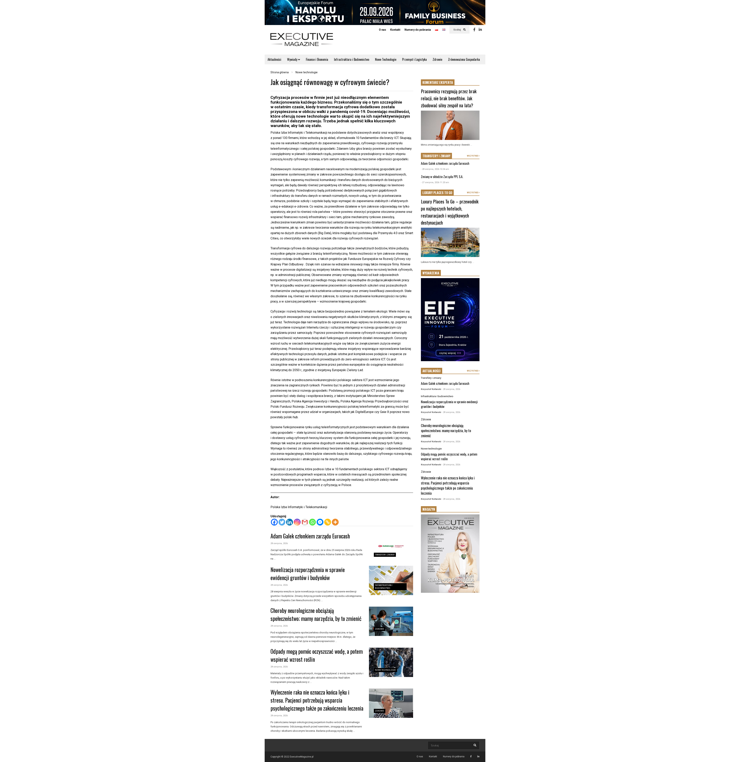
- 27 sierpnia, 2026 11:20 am (435, 182)
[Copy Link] (327, 522)
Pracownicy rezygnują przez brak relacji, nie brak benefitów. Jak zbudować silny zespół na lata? (449, 98)
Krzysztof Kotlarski (431, 389)
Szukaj (457, 29)
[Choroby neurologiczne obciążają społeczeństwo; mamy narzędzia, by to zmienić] (391, 621)
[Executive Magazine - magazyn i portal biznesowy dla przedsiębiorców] (302, 42)
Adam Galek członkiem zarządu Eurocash (310, 536)
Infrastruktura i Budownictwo (351, 59)
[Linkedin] (480, 30)
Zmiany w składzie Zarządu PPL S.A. (442, 176)
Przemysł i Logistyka (414, 59)
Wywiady (292, 59)
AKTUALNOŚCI (431, 371)
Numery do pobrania (417, 29)
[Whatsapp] (312, 522)
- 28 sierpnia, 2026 (451, 389)
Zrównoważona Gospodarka (464, 59)
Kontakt (395, 29)
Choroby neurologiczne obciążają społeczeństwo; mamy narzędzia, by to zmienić (316, 614)
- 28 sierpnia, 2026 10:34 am (435, 169)
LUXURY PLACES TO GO (437, 192)
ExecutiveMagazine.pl (301, 756)
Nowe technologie (385, 670)
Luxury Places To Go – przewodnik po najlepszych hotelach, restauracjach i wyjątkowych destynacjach (450, 212)
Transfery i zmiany (385, 555)
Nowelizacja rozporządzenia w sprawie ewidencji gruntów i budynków (308, 574)
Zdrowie (437, 59)
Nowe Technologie (385, 59)
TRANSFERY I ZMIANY (436, 156)
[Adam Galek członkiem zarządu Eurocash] (391, 547)
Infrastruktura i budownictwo (437, 396)
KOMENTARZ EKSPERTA (437, 82)
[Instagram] (297, 522)
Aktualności (274, 59)
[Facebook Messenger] (320, 522)
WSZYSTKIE (473, 156)
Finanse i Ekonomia (317, 59)
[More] (335, 522)
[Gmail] (304, 522)
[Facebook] (474, 30)
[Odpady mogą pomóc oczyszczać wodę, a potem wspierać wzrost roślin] (391, 662)
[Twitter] (282, 522)
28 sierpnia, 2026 (279, 543)
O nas (382, 29)
